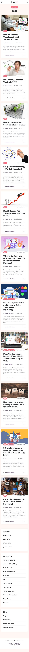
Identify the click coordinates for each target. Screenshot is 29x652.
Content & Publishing (10, 564)
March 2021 (7, 543)
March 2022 (7, 535)
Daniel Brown (8, 43)
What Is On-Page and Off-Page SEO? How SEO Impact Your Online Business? (14, 259)
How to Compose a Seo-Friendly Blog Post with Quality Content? (13, 404)
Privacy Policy (17, 643)
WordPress (11, 444)
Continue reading (9, 55)
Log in (5, 616)
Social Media (7, 583)
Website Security (9, 591)
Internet (6, 575)
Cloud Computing (9, 560)
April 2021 (6, 539)
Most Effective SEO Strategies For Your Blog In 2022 (14, 213)
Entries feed (7, 620)
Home (10, 643)
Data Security (8, 568)
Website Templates (9, 595)
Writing (5, 603)
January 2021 (7, 547)
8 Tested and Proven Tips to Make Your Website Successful (14, 501)
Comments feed (8, 623)
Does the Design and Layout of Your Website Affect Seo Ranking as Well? (13, 357)
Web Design (11, 299)
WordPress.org (8, 627)
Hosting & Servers (9, 571)
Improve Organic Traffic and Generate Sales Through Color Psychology (13, 306)
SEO (5, 31)
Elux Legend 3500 (15, 644)
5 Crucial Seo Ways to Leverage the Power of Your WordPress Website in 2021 (14, 451)
